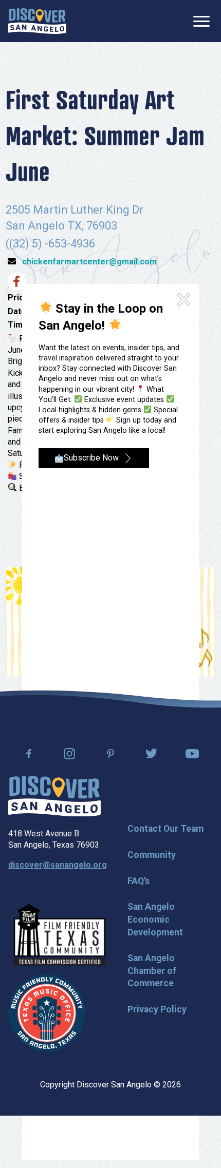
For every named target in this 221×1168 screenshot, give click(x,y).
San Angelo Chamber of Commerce (151, 970)
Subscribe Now (91, 458)
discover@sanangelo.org (57, 865)
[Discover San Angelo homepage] (54, 813)
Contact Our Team (165, 829)
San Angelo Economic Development (155, 919)
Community (151, 855)
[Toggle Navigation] (201, 21)
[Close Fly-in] (184, 300)
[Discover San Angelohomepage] (37, 21)
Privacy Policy (157, 1009)
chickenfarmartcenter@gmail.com (89, 261)
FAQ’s (138, 881)
